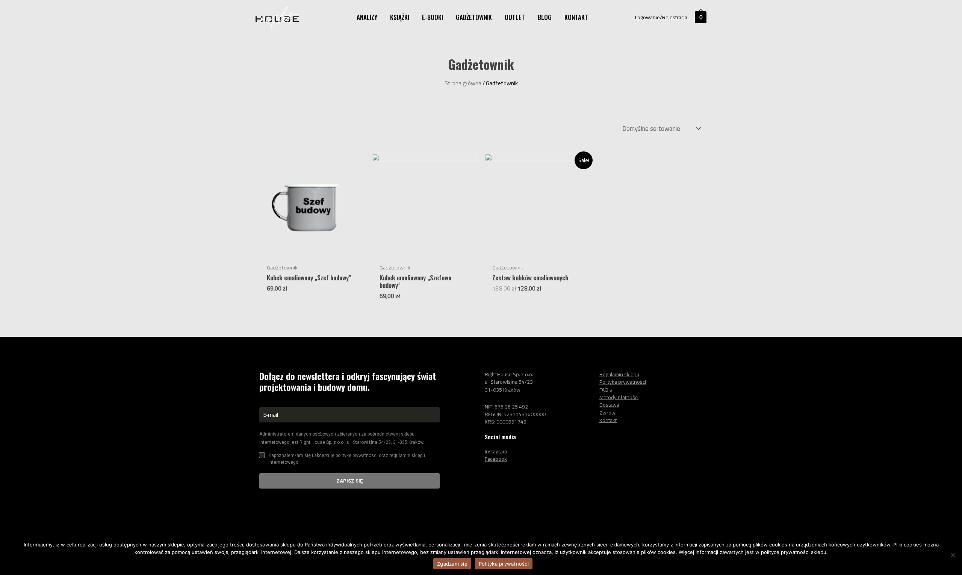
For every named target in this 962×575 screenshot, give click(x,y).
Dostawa (609, 405)
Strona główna (463, 83)
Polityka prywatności (504, 564)
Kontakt (576, 17)
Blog (545, 17)
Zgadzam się (452, 564)
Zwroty (607, 413)
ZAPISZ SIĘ (349, 481)
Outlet (515, 17)
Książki (399, 17)
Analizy (367, 17)
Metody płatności (618, 397)
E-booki (432, 17)
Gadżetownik (474, 17)
